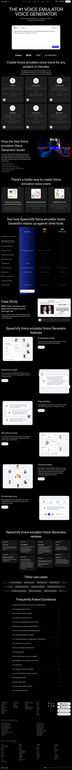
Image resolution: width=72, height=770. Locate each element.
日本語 (20, 749)
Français (2, 747)
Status (38, 711)
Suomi (20, 747)
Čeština (20, 746)
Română (38, 754)
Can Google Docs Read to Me (41, 730)
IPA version (6, 440)
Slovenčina (38, 756)
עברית (2, 759)
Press (38, 713)
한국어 (38, 749)
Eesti (2, 757)
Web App (2, 708)
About (38, 702)
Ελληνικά (38, 757)
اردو (19, 761)
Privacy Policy (61, 767)
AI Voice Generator (16, 702)
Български (3, 756)
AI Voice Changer (39, 729)
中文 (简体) (38, 744)
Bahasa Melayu (3, 761)
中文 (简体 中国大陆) (4, 746)
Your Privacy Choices (49, 767)
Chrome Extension (4, 710)
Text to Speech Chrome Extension (6, 732)
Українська (56, 751)
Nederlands (56, 746)
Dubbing (14, 704)
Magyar (20, 744)
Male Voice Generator (40, 726)
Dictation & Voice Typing (5, 723)
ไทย (55, 752)
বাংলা (37, 759)
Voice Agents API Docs (28, 708)
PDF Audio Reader (4, 730)
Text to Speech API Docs (29, 707)
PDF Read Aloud (4, 733)
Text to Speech (3, 701)
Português (56, 754)
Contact (38, 704)
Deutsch (38, 747)
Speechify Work (15, 707)
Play (56, 46)
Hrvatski (20, 757)
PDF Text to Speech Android (6, 724)
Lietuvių (55, 757)
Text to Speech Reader (40, 724)
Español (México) (22, 752)
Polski (2, 751)
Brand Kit (38, 714)
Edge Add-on (3, 711)
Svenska (38, 752)
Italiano (2, 749)
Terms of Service (55, 767)
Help (37, 710)
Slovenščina (56, 756)
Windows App (3, 707)
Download (34, 1)
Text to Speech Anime (4, 729)
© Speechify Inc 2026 (68, 767)
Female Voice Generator (5, 726)
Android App (3, 704)
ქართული (20, 756)
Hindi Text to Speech (40, 732)
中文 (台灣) (56, 744)
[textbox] (36, 36)
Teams (26, 704)
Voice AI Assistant (40, 723)
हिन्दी (55, 747)
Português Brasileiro (22, 751)
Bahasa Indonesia (22, 759)
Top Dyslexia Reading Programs (6, 727)
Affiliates (38, 708)
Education (26, 705)
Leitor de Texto (39, 735)
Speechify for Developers (29, 702)
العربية (2, 744)
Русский (38, 751)
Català (55, 759)
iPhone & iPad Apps (4, 702)
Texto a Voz (3, 735)
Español (2, 752)
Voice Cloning (15, 705)
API (38, 1)
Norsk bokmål (56, 749)
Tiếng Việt (20, 754)
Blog (37, 705)
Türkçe (2, 754)
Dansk (38, 746)
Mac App (2, 705)
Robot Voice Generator (40, 727)
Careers (38, 707)
